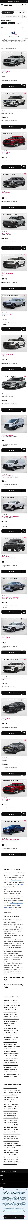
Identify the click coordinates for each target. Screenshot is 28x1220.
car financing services (16, 903)
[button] (16, 5)
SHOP (1, 1175)
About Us (3, 1187)
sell (1, 1179)
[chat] (19, 5)
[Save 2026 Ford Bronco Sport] (25, 255)
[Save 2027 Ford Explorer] (25, 53)
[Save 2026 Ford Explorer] (25, 619)
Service (2, 1183)
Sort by (22, 27)
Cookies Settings (14, 1212)
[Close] (26, 1189)
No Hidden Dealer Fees (13, 1)
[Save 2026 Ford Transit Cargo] (25, 417)
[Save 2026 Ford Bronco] (25, 215)
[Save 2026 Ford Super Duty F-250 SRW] (25, 498)
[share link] (22, 53)
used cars (16, 880)
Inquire (11, 86)
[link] (7, 5)
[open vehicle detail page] (14, 60)
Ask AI (19, 12)
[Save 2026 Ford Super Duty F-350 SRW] (25, 578)
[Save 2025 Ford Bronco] (25, 538)
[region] (14, 1204)
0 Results (3, 27)
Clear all (18, 23)
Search (8, 12)
